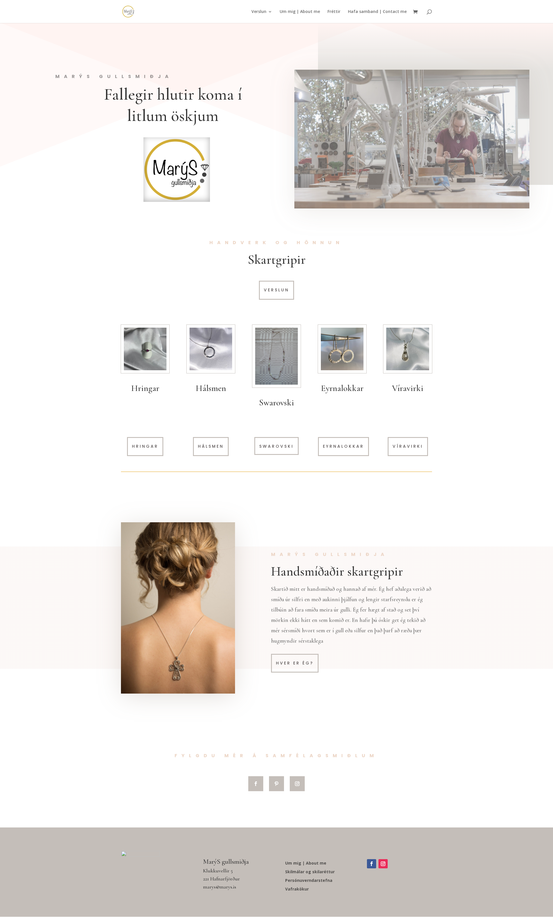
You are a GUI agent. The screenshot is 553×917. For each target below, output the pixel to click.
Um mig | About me (300, 12)
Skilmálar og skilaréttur (310, 872)
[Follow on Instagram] (297, 783)
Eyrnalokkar (343, 446)
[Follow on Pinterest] (276, 783)
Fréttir (333, 12)
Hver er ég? (295, 663)
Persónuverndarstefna (308, 880)
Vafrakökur (297, 889)
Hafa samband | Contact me (377, 12)
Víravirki (408, 446)
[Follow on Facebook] (255, 783)
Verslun (258, 12)
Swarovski (276, 402)
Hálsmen (211, 446)
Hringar (145, 446)
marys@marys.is (219, 887)
